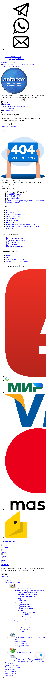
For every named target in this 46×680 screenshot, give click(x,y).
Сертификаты (12, 220)
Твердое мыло (28, 613)
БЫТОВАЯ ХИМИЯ (24, 589)
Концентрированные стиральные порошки (27, 594)
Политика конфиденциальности (20, 225)
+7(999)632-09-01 (16, 59)
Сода (8, 258)
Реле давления (20, 644)
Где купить (11, 212)
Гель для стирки (25, 625)
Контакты (10, 222)
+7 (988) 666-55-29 (13, 57)
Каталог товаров (12, 582)
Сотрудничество (13, 216)
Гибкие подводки (21, 642)
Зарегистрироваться (16, 106)
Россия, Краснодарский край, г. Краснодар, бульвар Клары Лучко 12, (20, 65)
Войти (3, 106)
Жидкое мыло (28, 615)
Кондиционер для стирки (29, 627)
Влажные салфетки (14, 238)
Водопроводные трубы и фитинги (29, 661)
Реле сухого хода (21, 646)
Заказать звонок (8, 62)
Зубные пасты (12, 242)
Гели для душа (28, 617)
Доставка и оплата (14, 214)
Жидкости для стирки (16, 240)
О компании (11, 218)
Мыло (8, 256)
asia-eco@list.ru (13, 198)
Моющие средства (14, 246)
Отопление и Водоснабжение (29, 659)
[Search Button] (23, 99)
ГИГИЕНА (18, 603)
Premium (22, 601)
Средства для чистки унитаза (19, 262)
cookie (25, 568)
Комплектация (11, 665)
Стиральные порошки (16, 260)
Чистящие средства (22, 629)
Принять (4, 574)
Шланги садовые (23, 652)
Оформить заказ (8, 126)
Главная (9, 210)
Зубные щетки (12, 244)
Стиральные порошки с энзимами (29, 591)
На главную (6, 186)
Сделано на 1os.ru (8, 541)
